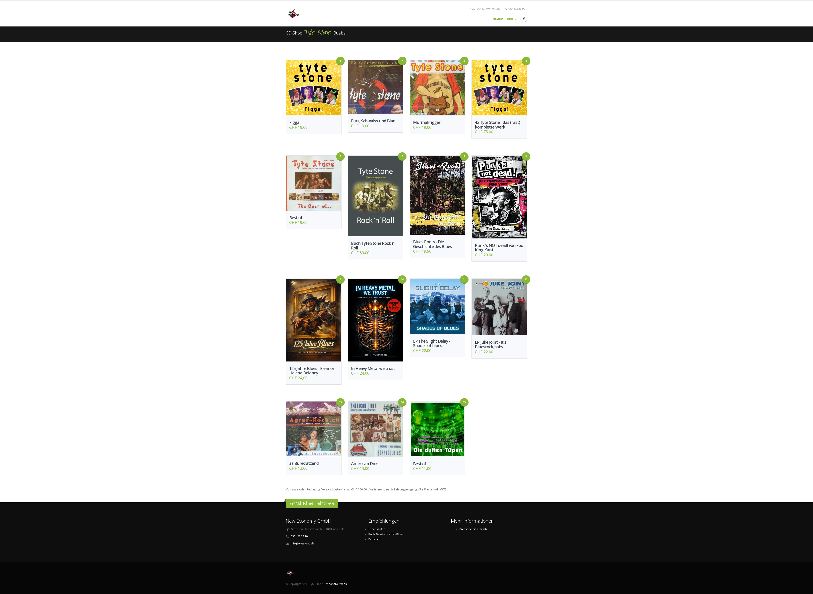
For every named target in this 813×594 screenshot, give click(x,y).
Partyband (374, 539)
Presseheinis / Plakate (473, 529)
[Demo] (299, 13)
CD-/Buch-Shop (503, 19)
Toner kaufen (376, 529)
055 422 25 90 (299, 536)
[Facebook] (524, 18)
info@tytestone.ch (302, 543)
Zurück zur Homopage (485, 8)
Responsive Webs (335, 584)
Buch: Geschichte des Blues (386, 534)
